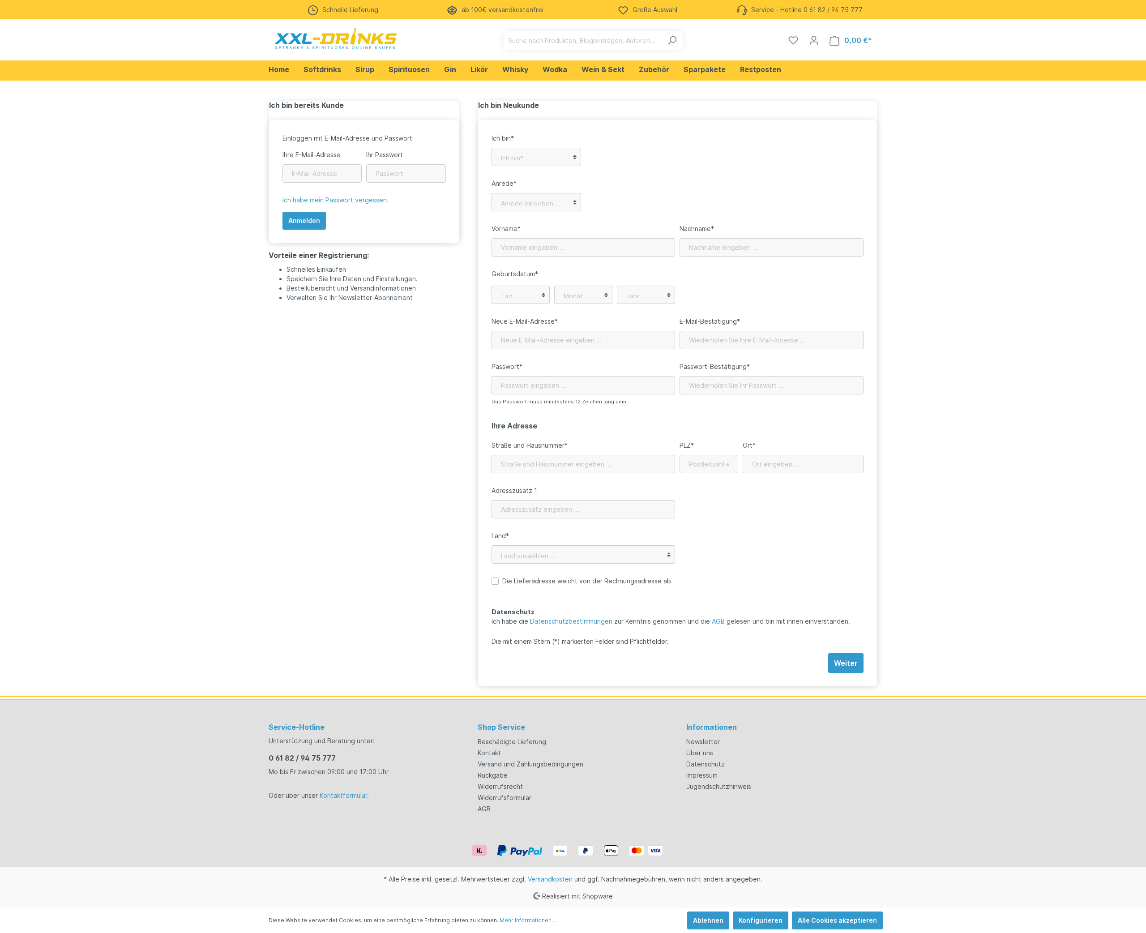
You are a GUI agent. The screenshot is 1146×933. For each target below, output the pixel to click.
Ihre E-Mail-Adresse (311, 154)
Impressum (702, 775)
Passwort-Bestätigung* (715, 366)
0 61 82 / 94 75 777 (302, 757)
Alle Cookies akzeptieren (837, 920)
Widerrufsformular (504, 797)
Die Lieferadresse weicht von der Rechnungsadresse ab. (587, 581)
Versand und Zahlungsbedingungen (530, 764)
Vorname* (506, 228)
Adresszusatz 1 (514, 490)
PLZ (687, 445)
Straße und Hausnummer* (530, 445)
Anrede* (504, 183)
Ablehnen (708, 920)
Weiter (846, 663)
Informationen (711, 727)
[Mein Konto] (814, 40)
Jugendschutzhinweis (718, 786)
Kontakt (489, 753)
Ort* (749, 445)
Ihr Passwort (384, 154)
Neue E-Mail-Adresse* (525, 321)
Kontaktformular (343, 795)
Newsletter (703, 741)
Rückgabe (493, 775)
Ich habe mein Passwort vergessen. (335, 200)
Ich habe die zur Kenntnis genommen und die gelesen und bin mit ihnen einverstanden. (671, 621)
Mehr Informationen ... (528, 920)
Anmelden (304, 220)
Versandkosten (550, 879)
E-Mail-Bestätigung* (710, 321)
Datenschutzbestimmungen (571, 621)
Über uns (699, 753)
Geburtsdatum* (515, 274)
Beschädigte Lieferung (512, 741)
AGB (718, 621)
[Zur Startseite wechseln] (336, 38)
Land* (500, 535)
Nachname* (697, 228)
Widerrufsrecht (500, 786)
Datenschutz (705, 764)
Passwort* (507, 366)
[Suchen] (672, 40)
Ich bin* (503, 138)
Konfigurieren (761, 920)
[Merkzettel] (793, 40)
